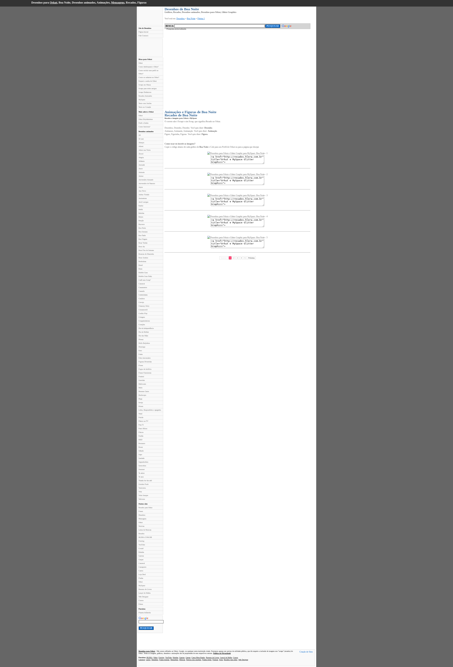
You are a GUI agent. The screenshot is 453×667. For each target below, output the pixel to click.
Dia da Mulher (144, 332)
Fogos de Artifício (145, 369)
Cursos (141, 600)
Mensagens (117, 2)
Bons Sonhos (143, 258)
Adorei (141, 146)
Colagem (142, 317)
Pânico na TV (143, 421)
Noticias (141, 526)
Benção (141, 221)
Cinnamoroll (143, 310)
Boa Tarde (142, 235)
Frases (141, 511)
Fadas (141, 354)
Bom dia (142, 247)
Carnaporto (142, 567)
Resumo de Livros (145, 589)
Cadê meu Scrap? (145, 280)
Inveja (141, 403)
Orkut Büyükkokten (146, 119)
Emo (140, 351)
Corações (142, 325)
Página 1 (201, 18)
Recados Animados (145, 96)
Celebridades (143, 295)
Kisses (141, 406)
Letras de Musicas (145, 530)
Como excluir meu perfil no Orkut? (148, 72)
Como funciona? (144, 127)
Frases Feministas (145, 373)
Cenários (142, 299)
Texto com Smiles (145, 103)
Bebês (141, 209)
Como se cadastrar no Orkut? (149, 77)
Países (141, 604)
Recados (141, 534)
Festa (221, 660)
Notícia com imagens (193, 660)
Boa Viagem (143, 239)
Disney (141, 339)
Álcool (141, 154)
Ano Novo (142, 191)
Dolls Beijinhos (144, 343)
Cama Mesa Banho (198, 658)
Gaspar (141, 560)
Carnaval (142, 284)
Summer (142, 469)
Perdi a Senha (143, 123)
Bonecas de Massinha (146, 254)
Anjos (141, 187)
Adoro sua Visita (144, 150)
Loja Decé (142, 574)
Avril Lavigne (143, 202)
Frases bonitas (164, 660)
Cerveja (141, 302)
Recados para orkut (230, 660)
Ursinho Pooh (143, 484)
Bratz (140, 269)
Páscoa (141, 432)
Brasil (141, 265)
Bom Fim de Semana (146, 250)
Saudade (141, 458)
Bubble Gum (143, 273)
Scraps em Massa (145, 85)
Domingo (142, 347)
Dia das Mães (143, 336)
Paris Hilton (143, 429)
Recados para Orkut (145, 508)
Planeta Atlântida (145, 613)
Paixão (141, 417)
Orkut (53, 2)
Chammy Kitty (144, 306)
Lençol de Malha (144, 593)
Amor (141, 169)
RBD (140, 440)
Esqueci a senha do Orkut (148, 81)
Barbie (141, 206)
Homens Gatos (144, 391)
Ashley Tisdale (144, 195)
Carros (141, 571)
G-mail (141, 548)
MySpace (142, 100)
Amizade (142, 165)
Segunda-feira (143, 462)
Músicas (182, 660)
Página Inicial (143, 32)
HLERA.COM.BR (145, 537)
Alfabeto (142, 161)
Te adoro (142, 473)
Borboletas (142, 261)
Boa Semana (143, 232)
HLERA (149, 658)
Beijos (141, 217)
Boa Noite (142, 228)
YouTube (142, 545)
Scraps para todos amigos (148, 88)
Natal (140, 414)
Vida (140, 492)
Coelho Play (143, 313)
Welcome (142, 499)
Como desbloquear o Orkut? (149, 67)
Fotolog (141, 541)
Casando (142, 291)
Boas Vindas (143, 243)
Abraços (141, 143)
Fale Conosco (143, 36)
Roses (141, 447)
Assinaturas (143, 198)
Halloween (142, 384)
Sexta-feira (142, 466)
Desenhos (142, 515)
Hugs (140, 399)
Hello (140, 388)
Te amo (141, 477)
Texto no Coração (145, 107)
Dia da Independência (146, 328)
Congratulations (144, 321)
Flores (141, 365)
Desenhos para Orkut (147, 651)
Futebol (141, 377)
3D (140, 135)
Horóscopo (142, 395)
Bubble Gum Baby (145, 276)
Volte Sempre (143, 495)
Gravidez (142, 380)
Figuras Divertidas (145, 362)
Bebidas (141, 213)
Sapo (140, 455)
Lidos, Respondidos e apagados (150, 410)
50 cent (141, 139)
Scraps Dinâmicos (145, 92)
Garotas (141, 556)
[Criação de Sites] (306, 652)
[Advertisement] (150, 16)
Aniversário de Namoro (147, 183)
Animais (142, 172)
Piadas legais (206, 660)
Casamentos (143, 287)
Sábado (141, 451)
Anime (141, 176)
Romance (142, 443)
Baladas (141, 552)
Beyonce (142, 224)
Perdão (141, 436)
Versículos (142, 488)
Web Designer (143, 597)
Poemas (215, 660)
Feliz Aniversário (145, 358)
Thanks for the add (145, 481)
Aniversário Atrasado (146, 180)
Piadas (141, 578)
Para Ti (141, 425)
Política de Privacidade (222, 653)
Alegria (141, 157)
